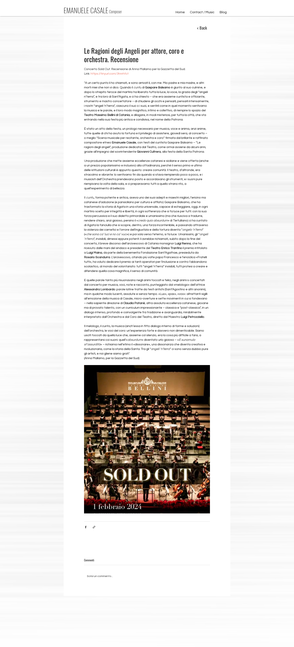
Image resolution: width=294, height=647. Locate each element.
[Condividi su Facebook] (85, 527)
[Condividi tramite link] (94, 527)
